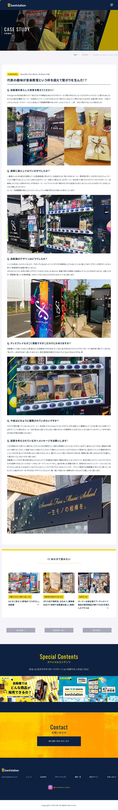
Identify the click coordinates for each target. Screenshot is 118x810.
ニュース (29, 777)
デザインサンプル (60, 777)
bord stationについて (10, 777)
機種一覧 (78, 777)
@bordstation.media (62, 787)
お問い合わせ (111, 777)
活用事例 (43, 777)
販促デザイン (94, 777)
